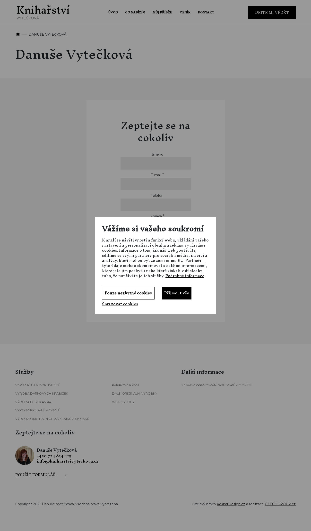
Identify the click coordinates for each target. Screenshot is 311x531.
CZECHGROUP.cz (280, 504)
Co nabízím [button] (135, 12)
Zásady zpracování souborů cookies (216, 385)
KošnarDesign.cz (231, 504)
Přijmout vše (176, 293)
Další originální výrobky (134, 393)
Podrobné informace (184, 275)
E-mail (156, 175)
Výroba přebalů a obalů (37, 410)
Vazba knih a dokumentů (37, 385)
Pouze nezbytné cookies (128, 293)
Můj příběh (163, 12)
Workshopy (123, 402)
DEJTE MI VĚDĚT (272, 12)
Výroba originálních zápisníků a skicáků (52, 419)
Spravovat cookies (120, 304)
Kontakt (206, 12)
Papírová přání (125, 385)
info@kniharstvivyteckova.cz (67, 461)
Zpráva (156, 216)
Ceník (185, 12)
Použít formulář (35, 473)
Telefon (157, 195)
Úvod (113, 12)
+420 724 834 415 (54, 456)
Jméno (157, 154)
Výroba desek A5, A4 (33, 402)
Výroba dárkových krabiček (41, 393)
